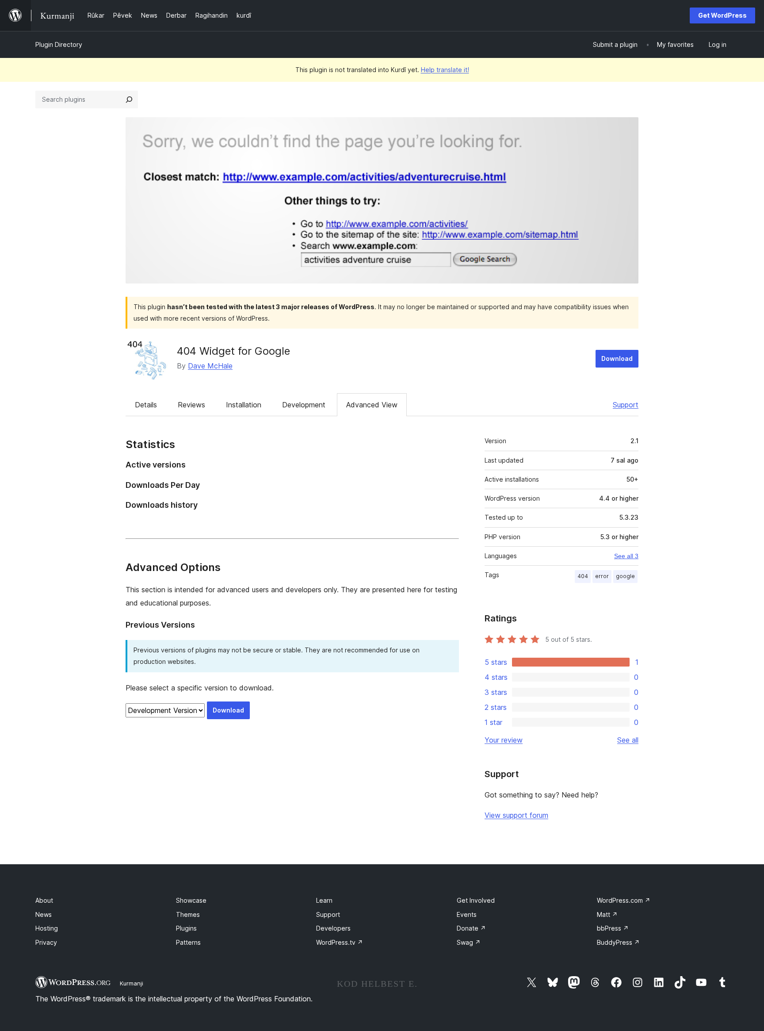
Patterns (188, 942)
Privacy (46, 942)
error (602, 576)
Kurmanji (131, 983)
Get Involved (476, 900)
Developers (333, 928)
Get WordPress (722, 15)
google (625, 576)
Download (617, 358)
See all (627, 740)
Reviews (191, 404)
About (44, 900)
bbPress (613, 928)
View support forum (516, 815)
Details (146, 404)
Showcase (191, 900)
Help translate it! (445, 69)
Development (303, 404)
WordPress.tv (339, 942)
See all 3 (626, 556)
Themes (188, 914)
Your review (504, 740)
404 (582, 576)
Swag (469, 942)
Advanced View (371, 404)
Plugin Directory (58, 44)
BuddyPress (618, 942)
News (43, 914)
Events (467, 914)
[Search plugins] (129, 99)
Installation (243, 404)
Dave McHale (210, 365)
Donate (471, 928)
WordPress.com (623, 900)
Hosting (46, 928)
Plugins (186, 928)
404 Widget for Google (233, 351)
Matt (607, 914)
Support (625, 404)
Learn (324, 900)
